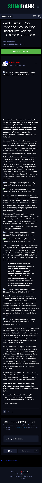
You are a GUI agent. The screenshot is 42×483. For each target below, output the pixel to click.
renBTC (6, 208)
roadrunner (10, 42)
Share (11, 451)
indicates (32, 364)
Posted (17, 65)
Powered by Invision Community (21, 476)
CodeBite (26, 472)
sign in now (21, 427)
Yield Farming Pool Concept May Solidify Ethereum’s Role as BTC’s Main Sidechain (18, 397)
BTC (10, 164)
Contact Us (21, 478)
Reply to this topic (21, 51)
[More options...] (36, 64)
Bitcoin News (19, 44)
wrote (10, 257)
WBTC (14, 214)
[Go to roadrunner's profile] (5, 63)
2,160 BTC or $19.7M (16, 176)
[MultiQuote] (4, 411)
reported (33, 157)
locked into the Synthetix (12, 200)
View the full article (10, 404)
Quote (10, 412)
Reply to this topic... (15, 439)
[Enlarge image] (21, 184)
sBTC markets (8, 221)
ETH (18, 354)
